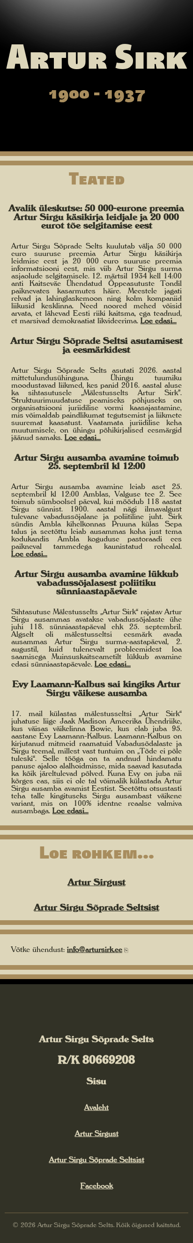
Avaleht (96, 1107)
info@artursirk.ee (94, 949)
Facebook (97, 1185)
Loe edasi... (159, 320)
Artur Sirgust (97, 882)
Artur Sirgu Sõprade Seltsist (96, 907)
